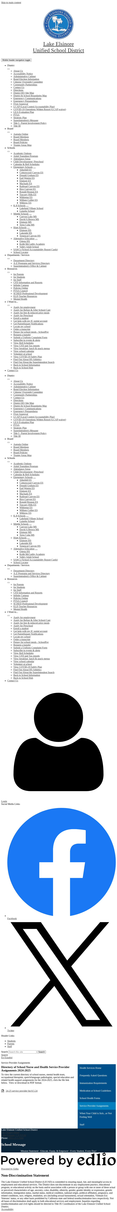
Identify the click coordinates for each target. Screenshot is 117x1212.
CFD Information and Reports (27, 282)
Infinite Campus (21, 285)
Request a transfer (22, 334)
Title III (17, 126)
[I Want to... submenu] (8, 305)
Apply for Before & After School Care (31, 310)
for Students (19, 277)
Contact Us (18, 87)
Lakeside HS (26, 233)
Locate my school (21, 326)
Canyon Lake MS (28, 216)
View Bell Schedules (23, 343)
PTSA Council (20, 290)
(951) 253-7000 (16, 1138)
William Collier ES (29, 200)
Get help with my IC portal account (30, 321)
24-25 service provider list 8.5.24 (21, 1091)
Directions (18, 90)
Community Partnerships (25, 84)
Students (11, 1041)
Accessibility (7, 1209)
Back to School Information (26, 365)
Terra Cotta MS (27, 225)
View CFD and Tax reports (26, 345)
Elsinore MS (26, 222)
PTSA (16, 115)
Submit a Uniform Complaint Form (30, 337)
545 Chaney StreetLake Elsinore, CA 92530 (13, 1134)
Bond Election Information (26, 79)
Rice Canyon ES (28, 189)
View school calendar (23, 351)
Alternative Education (23, 238)
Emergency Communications (27, 98)
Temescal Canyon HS (30, 235)
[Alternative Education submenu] (36, 239)
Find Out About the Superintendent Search (33, 362)
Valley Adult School (29, 246)
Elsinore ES (25, 181)
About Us (18, 71)
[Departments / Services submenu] (8, 258)
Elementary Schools (23, 167)
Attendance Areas (21, 159)
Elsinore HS (25, 230)
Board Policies (20, 142)
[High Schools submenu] (28, 228)
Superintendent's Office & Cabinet (29, 266)
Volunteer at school (22, 354)
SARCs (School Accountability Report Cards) (35, 249)
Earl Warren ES (27, 178)
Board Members (21, 139)
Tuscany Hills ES (28, 194)
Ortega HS (25, 241)
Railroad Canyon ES (29, 186)
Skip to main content (11, 2)
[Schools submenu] (8, 151)
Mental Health (20, 299)
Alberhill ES (26, 170)
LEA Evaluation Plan (23, 112)
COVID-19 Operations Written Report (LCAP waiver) (39, 109)
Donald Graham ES (29, 175)
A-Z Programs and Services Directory (31, 263)
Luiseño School (27, 211)
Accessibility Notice (23, 73)
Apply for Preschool (23, 315)
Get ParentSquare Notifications (28, 323)
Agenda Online (20, 134)
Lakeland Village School (31, 208)
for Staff (17, 279)
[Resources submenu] (8, 272)
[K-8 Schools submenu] (27, 206)
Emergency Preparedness (25, 101)
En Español (6, 1057)
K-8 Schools (19, 205)
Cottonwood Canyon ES (31, 172)
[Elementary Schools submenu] (34, 167)
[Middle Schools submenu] (30, 214)
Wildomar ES (26, 197)
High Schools (20, 227)
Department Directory (23, 260)
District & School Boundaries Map (30, 95)
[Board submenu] (8, 132)
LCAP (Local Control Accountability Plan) (34, 106)
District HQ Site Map (23, 93)
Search (4, 1051)
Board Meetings (21, 137)
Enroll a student (20, 318)
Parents (10, 1043)
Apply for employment (24, 307)
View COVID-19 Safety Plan (27, 356)
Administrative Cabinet (24, 76)
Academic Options (22, 153)
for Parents (18, 274)
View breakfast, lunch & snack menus (31, 348)
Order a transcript (21, 329)
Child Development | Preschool (28, 161)
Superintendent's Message (25, 120)
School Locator (20, 252)
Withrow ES (25, 203)
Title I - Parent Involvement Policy (29, 123)
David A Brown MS (29, 219)
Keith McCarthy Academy (32, 244)
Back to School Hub (23, 367)
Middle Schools (20, 214)
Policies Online (20, 288)
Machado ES (26, 183)
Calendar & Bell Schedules (26, 164)
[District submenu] (8, 379)
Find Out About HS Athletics (27, 359)
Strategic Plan (20, 117)
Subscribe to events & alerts (26, 340)
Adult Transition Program (25, 156)
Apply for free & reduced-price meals (31, 312)
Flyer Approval (20, 104)
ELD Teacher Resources (25, 296)
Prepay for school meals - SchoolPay (31, 332)
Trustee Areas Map (22, 145)
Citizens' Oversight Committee (28, 82)
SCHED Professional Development (30, 293)
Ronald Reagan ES (29, 192)
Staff (9, 1046)
